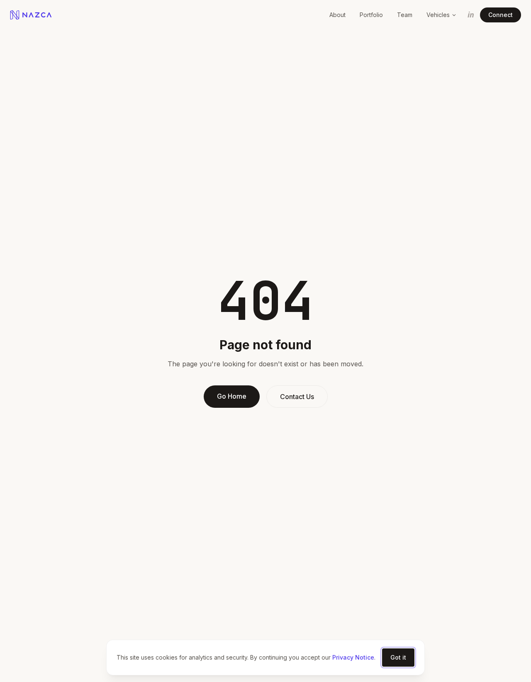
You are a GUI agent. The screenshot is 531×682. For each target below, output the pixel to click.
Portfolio (371, 14)
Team (404, 14)
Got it (398, 657)
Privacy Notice (353, 657)
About (337, 14)
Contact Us (297, 396)
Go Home (231, 396)
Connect (500, 14)
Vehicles (438, 14)
